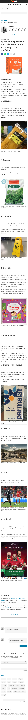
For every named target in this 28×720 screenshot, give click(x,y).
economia (4, 685)
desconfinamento (20, 685)
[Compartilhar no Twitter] (8, 54)
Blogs (15, 9)
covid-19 (3, 682)
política (3, 688)
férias (23, 691)
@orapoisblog (5, 608)
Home (13, 35)
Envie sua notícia (14, 614)
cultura (14, 679)
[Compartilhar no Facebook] (2, 54)
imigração (21, 682)
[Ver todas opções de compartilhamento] (11, 54)
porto (9, 682)
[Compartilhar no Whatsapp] (5, 54)
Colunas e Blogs (5, 9)
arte (9, 688)
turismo (3, 679)
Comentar (23, 646)
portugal (4, 695)
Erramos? (14, 619)
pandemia (14, 688)
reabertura (21, 688)
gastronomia (17, 691)
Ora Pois (4, 21)
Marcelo (9, 691)
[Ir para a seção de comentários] (14, 54)
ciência (3, 691)
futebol (14, 682)
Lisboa (9, 679)
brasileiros (11, 685)
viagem (20, 679)
